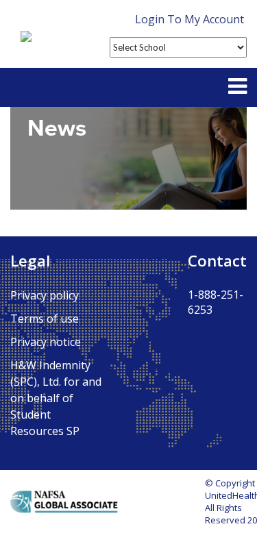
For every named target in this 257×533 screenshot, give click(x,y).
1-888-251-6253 (215, 302)
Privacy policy (44, 295)
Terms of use (44, 318)
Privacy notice (45, 341)
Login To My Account (189, 19)
